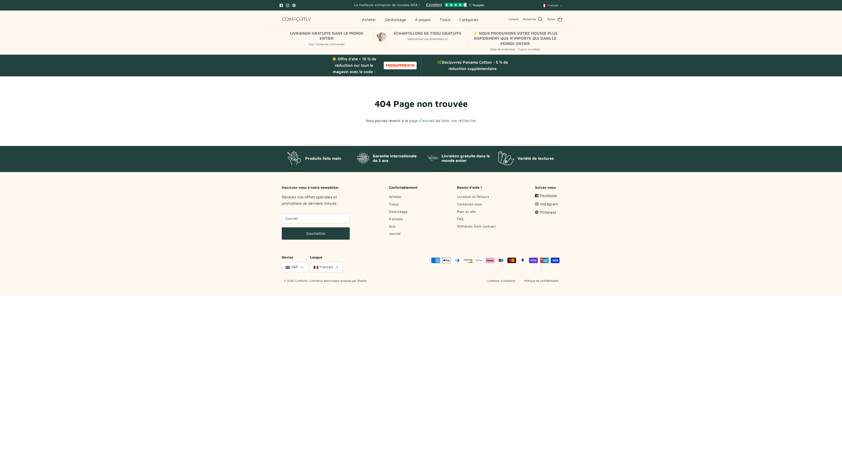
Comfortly (301, 280)
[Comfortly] (297, 19)
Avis (392, 226)
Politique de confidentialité (541, 280)
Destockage (398, 212)
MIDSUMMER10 (400, 65)
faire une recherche (458, 120)
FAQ (460, 219)
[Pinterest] (294, 5)
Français (553, 5)
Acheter (395, 197)
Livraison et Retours (473, 197)
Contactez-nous (469, 204)
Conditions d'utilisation (501, 280)
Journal (395, 233)
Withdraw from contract (476, 226)
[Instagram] (287, 5)
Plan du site (466, 212)
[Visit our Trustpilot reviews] (455, 5)
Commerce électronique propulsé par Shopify (338, 280)
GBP (294, 267)
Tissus (393, 204)
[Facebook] (281, 5)
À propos (396, 219)
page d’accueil (422, 120)
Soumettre (315, 233)
